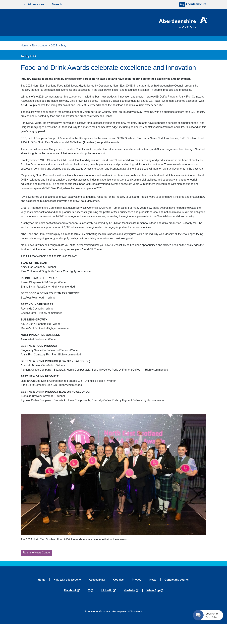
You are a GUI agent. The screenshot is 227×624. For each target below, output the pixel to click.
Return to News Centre (36, 552)
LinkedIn (110, 590)
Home (24, 45)
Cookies (118, 579)
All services (36, 4)
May (63, 45)
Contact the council (177, 579)
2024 (54, 45)
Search (57, 4)
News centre (39, 45)
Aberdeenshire (193, 4)
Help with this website (67, 579)
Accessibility (97, 579)
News (152, 579)
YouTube (133, 590)
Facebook (74, 590)
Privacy (136, 579)
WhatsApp (154, 590)
